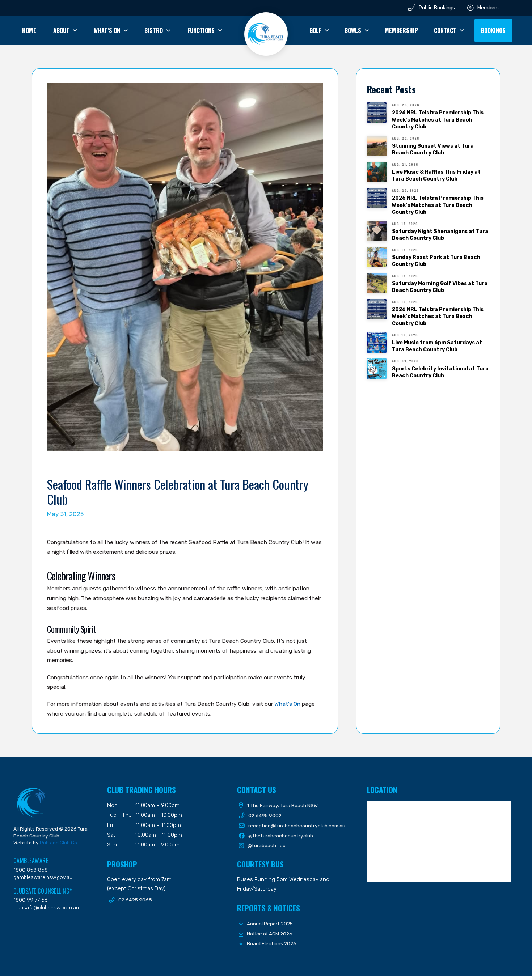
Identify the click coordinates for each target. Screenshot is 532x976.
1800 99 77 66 (30, 900)
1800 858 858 (30, 870)
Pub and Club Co (58, 842)
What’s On (287, 703)
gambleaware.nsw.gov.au (42, 877)
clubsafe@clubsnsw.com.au (46, 908)
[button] (493, 30)
